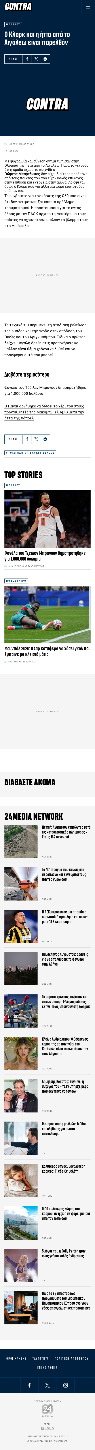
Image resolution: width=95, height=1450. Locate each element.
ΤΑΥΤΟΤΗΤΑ (40, 1358)
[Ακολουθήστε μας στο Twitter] (47, 1385)
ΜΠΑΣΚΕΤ (13, 485)
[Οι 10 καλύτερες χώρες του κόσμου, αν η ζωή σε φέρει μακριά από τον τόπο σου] (21, 1223)
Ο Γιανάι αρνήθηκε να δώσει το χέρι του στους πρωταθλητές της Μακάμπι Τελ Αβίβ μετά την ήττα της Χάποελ (44, 412)
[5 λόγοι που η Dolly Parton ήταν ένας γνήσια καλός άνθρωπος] (21, 1265)
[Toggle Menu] (88, 6)
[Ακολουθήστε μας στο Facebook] (29, 1385)
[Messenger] (45, 59)
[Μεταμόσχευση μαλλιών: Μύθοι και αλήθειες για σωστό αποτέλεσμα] (21, 1138)
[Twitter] (36, 59)
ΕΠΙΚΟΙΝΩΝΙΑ (47, 1367)
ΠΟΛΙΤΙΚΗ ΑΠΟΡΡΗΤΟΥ (72, 1358)
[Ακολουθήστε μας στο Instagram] (65, 1385)
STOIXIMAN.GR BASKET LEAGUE (30, 452)
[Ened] (47, 1428)
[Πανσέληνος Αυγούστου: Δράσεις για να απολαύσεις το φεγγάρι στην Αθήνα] (21, 968)
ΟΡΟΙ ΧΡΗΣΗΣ (16, 1358)
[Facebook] (27, 59)
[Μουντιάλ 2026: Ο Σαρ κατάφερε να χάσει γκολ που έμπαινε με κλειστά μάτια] (47, 614)
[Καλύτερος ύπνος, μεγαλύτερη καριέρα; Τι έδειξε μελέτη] (21, 1180)
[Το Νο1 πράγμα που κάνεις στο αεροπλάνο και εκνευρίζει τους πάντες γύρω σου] (21, 884)
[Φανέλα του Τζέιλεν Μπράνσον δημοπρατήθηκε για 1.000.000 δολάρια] (47, 519)
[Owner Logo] (47, 1410)
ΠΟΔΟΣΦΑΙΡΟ (16, 580)
